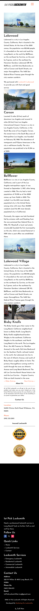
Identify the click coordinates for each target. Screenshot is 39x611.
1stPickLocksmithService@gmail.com (17, 594)
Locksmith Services (12, 548)
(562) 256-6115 (9, 588)
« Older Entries (9, 381)
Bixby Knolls (12, 322)
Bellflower (11, 176)
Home (8, 545)
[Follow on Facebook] (5, 536)
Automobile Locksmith (14, 567)
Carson (9, 112)
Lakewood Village (16, 261)
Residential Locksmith (14, 561)
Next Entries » (29, 381)
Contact (9, 551)
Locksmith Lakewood (26, 82)
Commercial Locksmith (14, 564)
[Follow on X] (9, 536)
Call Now (20, 609)
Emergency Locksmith (14, 559)
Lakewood (11, 35)
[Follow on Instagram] (12, 536)
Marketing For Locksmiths (24, 603)
